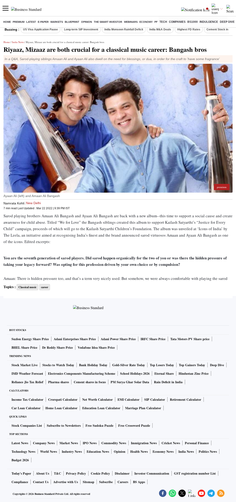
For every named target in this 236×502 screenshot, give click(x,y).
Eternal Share (164, 373)
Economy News (163, 451)
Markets (56, 21)
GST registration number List (195, 473)
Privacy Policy (76, 473)
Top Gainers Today (192, 365)
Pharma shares (58, 382)
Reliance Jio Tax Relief (27, 382)
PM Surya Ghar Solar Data (130, 382)
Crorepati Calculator (62, 399)
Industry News (72, 451)
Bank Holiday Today (93, 365)
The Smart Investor (108, 21)
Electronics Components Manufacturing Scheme (81, 373)
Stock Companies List (27, 425)
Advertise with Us (65, 481)
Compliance (20, 481)
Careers (123, 481)
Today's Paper (21, 473)
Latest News (20, 443)
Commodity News (113, 443)
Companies (177, 21)
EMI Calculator (128, 399)
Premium (18, 21)
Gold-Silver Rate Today (128, 365)
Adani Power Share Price (118, 339)
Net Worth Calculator (97, 399)
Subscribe (106, 481)
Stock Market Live (25, 365)
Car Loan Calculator (26, 408)
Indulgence (209, 21)
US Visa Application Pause (40, 29)
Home (7, 21)
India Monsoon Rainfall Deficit (123, 29)
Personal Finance (197, 443)
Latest (31, 21)
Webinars (131, 21)
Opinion (86, 21)
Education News (98, 451)
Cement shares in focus (90, 382)
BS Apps (139, 481)
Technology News (23, 451)
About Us (42, 473)
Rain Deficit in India (168, 382)
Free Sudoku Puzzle (99, 425)
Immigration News (144, 443)
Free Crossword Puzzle (134, 425)
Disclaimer (122, 473)
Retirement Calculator (185, 399)
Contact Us (40, 481)
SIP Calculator (154, 399)
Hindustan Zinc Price (194, 373)
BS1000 (192, 21)
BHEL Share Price (24, 347)
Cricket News (171, 443)
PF (156, 21)
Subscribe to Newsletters (64, 425)
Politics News (208, 451)
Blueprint (72, 21)
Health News (139, 451)
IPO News (90, 443)
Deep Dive (227, 21)
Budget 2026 (20, 460)
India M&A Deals (160, 29)
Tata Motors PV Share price (189, 339)
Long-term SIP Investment (81, 29)
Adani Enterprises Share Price (75, 339)
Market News (68, 443)
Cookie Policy (100, 473)
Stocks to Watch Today (58, 365)
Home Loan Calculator (61, 408)
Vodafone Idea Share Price (96, 347)
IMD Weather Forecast (27, 373)
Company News (44, 443)
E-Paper (43, 21)
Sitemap (88, 481)
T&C (57, 473)
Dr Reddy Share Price (57, 347)
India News (18, 42)
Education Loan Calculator (101, 408)
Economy (146, 21)
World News (48, 451)
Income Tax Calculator (27, 399)
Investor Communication (151, 473)
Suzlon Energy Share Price (30, 339)
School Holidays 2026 (135, 373)
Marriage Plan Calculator (143, 408)
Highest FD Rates (188, 29)
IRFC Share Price (153, 339)
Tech (163, 21)
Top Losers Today (162, 365)
